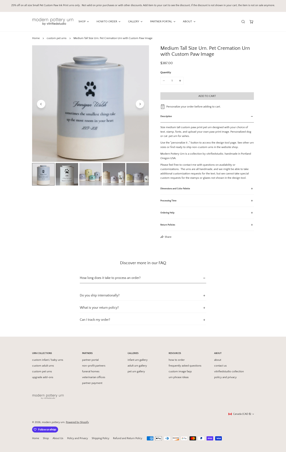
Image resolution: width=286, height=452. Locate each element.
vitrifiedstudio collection (229, 371)
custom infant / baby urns (47, 360)
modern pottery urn (53, 422)
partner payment (92, 383)
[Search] (243, 21)
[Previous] (41, 104)
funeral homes (90, 371)
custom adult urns (43, 365)
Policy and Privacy (77, 438)
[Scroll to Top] (279, 434)
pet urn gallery (136, 371)
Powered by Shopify (77, 422)
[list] (90, 103)
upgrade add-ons (42, 377)
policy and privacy (225, 377)
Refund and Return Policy (127, 438)
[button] (251, 21)
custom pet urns (57, 38)
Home (36, 38)
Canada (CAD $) (242, 413)
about (217, 360)
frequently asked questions (185, 365)
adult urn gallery (137, 365)
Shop (46, 438)
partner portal (90, 360)
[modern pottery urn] (52, 21)
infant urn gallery (138, 360)
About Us (58, 438)
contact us (220, 365)
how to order (177, 360)
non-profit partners (93, 365)
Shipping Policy (100, 438)
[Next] (140, 104)
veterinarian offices (93, 377)
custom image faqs (180, 371)
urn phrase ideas (179, 377)
